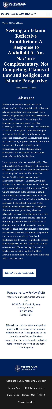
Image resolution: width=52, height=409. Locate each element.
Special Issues (17, 23)
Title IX (41, 394)
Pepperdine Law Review (14, 5)
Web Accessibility (26, 401)
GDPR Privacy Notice (34, 387)
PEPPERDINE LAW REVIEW (18, 13)
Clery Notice (13, 394)
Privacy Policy (14, 387)
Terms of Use (28, 394)
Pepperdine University (35, 380)
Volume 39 (6, 23)
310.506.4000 (26, 311)
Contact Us (26, 314)
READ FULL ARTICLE (19, 272)
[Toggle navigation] (48, 13)
